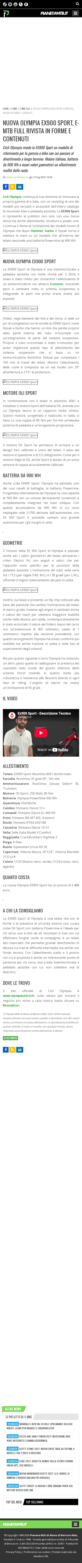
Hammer (37, 231)
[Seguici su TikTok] (5, 4)
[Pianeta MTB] (18, 1524)
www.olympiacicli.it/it (18, 996)
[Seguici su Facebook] (26, 4)
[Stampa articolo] (19, 187)
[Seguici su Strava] (21, 4)
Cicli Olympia (12, 197)
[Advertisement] (41, 61)
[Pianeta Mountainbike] (6, 12)
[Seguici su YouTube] (15, 4)
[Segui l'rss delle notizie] (12, 187)
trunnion (56, 284)
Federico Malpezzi (17, 177)
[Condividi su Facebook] (6, 187)
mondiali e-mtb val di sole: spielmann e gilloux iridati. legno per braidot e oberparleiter (39, 1426)
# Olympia (10, 1038)
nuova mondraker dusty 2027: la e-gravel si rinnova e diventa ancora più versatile (38, 1475)
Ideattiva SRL (41, 1556)
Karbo (49, 231)
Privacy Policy (14, 1552)
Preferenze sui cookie (37, 1552)
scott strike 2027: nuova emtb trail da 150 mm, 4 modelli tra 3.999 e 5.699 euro (40, 1451)
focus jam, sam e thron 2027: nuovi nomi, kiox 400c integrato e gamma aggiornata (38, 1438)
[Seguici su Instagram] (10, 4)
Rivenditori (11, 1005)
